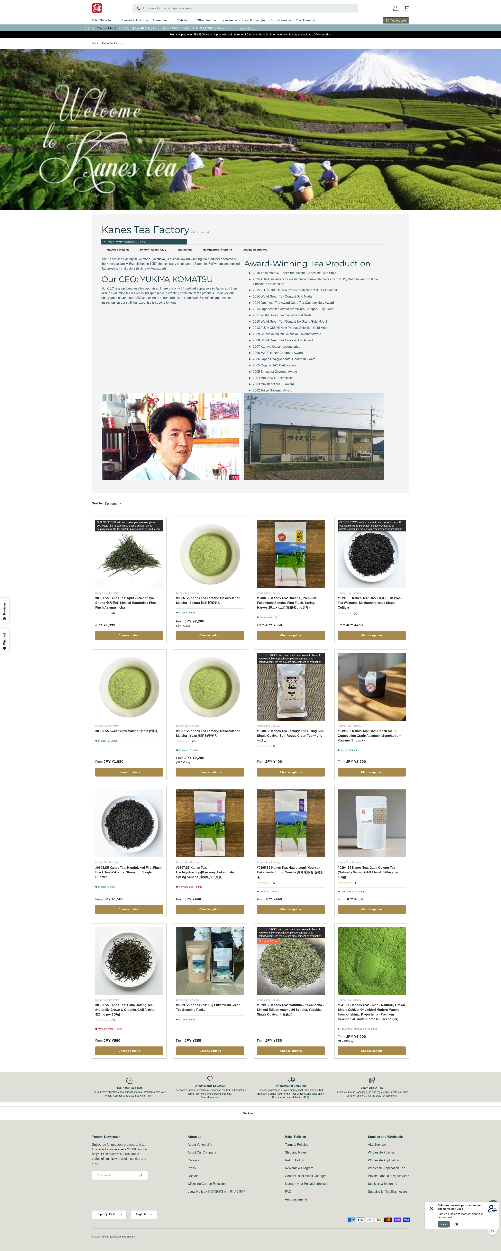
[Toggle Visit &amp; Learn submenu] (290, 20)
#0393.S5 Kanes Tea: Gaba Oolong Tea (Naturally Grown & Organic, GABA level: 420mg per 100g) (125, 1009)
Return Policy (294, 1160)
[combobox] (245, 8)
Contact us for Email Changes (305, 1176)
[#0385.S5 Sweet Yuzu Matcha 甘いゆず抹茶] (129, 687)
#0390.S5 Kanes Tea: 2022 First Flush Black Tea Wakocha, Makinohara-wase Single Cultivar (370, 602)
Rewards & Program (299, 1168)
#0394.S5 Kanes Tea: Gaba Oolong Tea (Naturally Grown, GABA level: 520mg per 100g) (368, 872)
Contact (193, 1176)
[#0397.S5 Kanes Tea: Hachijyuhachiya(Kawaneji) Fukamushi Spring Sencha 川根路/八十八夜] (210, 823)
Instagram (185, 249)
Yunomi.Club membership (253, 34)
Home (95, 43)
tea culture (383, 1091)
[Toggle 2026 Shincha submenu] (114, 20)
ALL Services (377, 1144)
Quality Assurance (255, 249)
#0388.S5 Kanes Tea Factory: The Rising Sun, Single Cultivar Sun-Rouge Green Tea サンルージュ (290, 735)
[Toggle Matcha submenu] (190, 20)
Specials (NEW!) (132, 20)
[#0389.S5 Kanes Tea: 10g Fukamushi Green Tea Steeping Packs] (210, 961)
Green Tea (160, 20)
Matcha (182, 20)
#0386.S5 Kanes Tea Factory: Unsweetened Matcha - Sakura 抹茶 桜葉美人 (208, 600)
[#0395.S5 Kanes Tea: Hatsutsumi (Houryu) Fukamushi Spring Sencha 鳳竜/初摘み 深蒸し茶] (291, 823)
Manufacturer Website (217, 249)
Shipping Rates (295, 1152)
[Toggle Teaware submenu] (236, 20)
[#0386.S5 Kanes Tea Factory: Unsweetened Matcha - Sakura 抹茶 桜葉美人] (210, 554)
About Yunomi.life (200, 1144)
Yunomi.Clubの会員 (108, 28)
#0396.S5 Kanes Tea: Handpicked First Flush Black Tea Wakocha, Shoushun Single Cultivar (128, 872)
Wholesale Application (383, 1160)
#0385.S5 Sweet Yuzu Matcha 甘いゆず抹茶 (126, 731)
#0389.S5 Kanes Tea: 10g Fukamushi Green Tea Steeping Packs (208, 1007)
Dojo (378, 1095)
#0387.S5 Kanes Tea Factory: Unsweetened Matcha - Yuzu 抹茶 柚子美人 (208, 733)
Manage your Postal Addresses (306, 1183)
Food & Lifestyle (253, 20)
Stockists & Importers (382, 1183)
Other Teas (204, 20)
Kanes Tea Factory (112, 43)
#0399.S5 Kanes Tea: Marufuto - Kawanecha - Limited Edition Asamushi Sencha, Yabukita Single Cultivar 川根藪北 (290, 1009)
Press (192, 1168)
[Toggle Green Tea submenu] (170, 20)
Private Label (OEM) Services (388, 1176)
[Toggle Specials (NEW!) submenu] (146, 20)
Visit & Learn (278, 20)
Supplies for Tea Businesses (387, 1191)
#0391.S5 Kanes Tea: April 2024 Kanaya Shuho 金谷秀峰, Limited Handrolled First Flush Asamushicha (125, 602)
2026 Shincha (101, 20)
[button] (406, 8)
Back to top (250, 1113)
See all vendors (210, 1097)
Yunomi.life (106, 1236)
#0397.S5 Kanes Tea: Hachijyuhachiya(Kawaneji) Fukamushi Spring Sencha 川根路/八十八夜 (205, 872)
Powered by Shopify (124, 1236)
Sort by (97, 503)
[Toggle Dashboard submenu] (314, 20)
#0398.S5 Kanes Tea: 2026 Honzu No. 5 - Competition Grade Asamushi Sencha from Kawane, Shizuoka (369, 735)
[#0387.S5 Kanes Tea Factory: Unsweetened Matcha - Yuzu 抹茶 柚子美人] (210, 687)
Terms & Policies (296, 1144)
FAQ (288, 1191)
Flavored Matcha (117, 249)
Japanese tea (363, 1091)
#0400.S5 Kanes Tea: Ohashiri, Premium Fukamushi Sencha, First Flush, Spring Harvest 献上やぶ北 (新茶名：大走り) (286, 602)
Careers (193, 1160)
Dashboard (303, 20)
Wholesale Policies (381, 1152)
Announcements (296, 1199)
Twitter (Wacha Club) (153, 249)
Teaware (227, 20)
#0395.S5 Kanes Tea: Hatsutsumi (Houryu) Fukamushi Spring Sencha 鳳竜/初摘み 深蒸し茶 (290, 872)
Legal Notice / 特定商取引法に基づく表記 (216, 1191)
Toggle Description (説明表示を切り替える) (127, 242)
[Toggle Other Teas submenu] (215, 20)
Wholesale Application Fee (386, 1168)
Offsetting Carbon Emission (207, 1183)
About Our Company (202, 1152)
